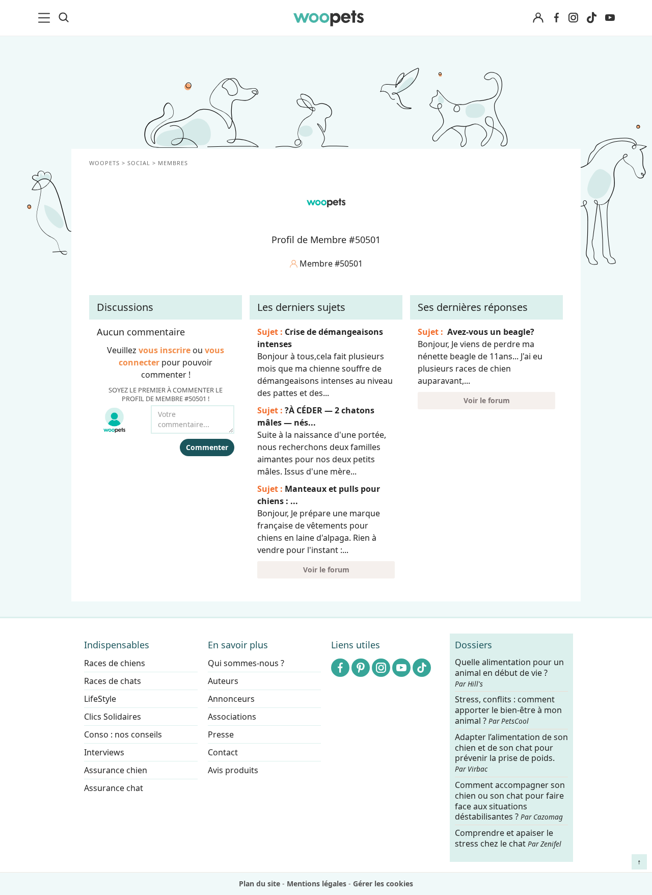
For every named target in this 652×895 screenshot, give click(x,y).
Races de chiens (114, 663)
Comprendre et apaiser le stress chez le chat (508, 838)
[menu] (45, 18)
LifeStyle (100, 698)
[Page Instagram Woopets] (573, 17)
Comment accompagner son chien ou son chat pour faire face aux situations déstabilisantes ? (510, 801)
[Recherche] (64, 18)
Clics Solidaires (112, 716)
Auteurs (223, 681)
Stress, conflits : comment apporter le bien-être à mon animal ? (508, 711)
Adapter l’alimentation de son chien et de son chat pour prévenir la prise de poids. (511, 753)
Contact (223, 752)
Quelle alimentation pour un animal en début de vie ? (509, 673)
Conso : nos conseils (123, 734)
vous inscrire (165, 350)
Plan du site (259, 883)
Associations (232, 716)
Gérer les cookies (383, 883)
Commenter (207, 447)
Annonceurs (231, 698)
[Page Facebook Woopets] (556, 17)
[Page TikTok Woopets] (591, 17)
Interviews (104, 752)
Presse (221, 734)
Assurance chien (115, 770)
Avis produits (233, 770)
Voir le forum (326, 569)
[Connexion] (538, 18)
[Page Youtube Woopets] (610, 17)
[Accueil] (328, 18)
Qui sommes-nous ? (246, 663)
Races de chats (112, 681)
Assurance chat (113, 788)
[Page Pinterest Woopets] (360, 668)
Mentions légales (316, 883)
